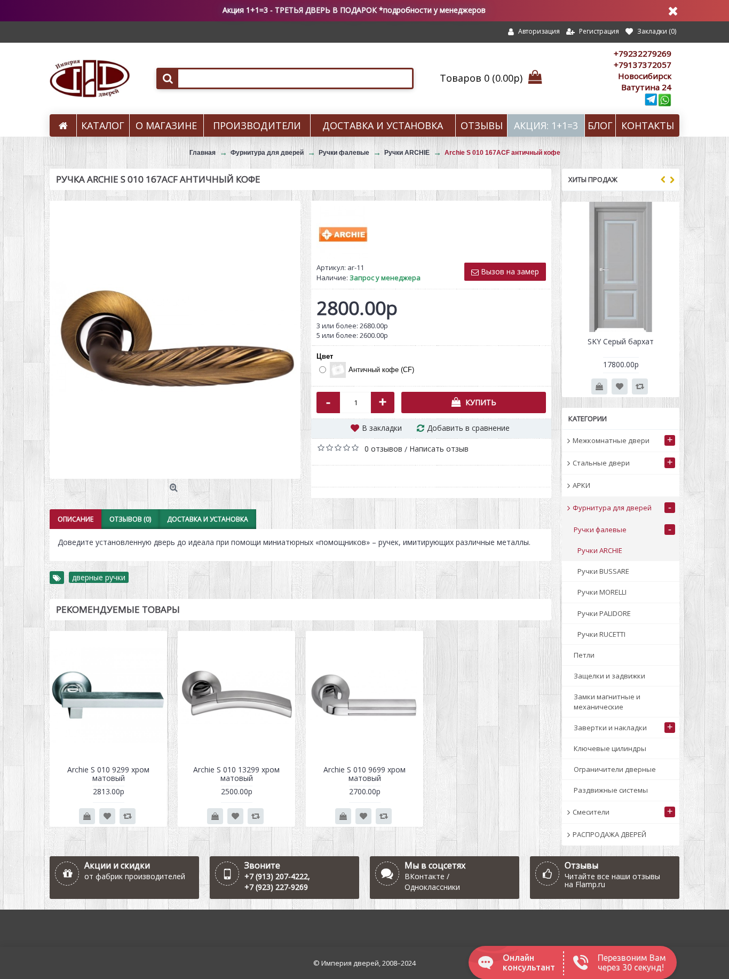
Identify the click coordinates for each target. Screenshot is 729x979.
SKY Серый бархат (621, 341)
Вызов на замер (509, 271)
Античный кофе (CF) (381, 370)
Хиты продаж (592, 179)
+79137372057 (642, 64)
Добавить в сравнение (468, 428)
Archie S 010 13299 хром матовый (236, 773)
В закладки (382, 428)
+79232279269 (642, 53)
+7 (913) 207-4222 (276, 876)
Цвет (324, 356)
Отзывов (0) (130, 519)
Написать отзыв (439, 449)
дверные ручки (98, 577)
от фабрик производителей (134, 876)
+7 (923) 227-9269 (276, 887)
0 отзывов (383, 449)
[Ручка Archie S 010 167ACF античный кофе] (175, 340)
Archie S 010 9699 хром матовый (364, 773)
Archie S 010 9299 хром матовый (108, 773)
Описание (75, 519)
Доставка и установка (207, 519)
